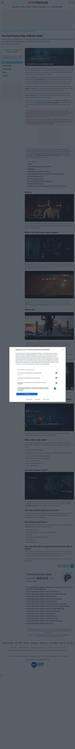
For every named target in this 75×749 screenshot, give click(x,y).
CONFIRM (27, 394)
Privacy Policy (46, 399)
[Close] (62, 349)
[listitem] (37, 369)
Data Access (37, 399)
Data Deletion (29, 399)
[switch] (56, 373)
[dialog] (37, 374)
